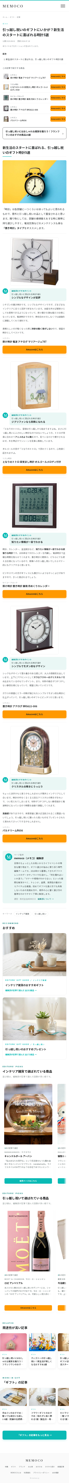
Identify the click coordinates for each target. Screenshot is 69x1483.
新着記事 (61, 1466)
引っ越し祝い (40, 913)
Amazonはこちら (58, 76)
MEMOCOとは (16, 1472)
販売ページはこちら (28, 1181)
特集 (6, 1466)
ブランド (22, 1466)
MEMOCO (13, 6)
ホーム (5, 17)
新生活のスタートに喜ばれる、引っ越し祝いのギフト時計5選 (34, 59)
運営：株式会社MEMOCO (25, 898)
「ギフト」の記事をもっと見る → (34, 1435)
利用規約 (27, 1472)
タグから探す (50, 1466)
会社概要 (55, 1472)
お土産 (30, 1466)
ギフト (12, 17)
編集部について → (46, 898)
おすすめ (39, 1466)
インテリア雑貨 (22, 913)
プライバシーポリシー (41, 1472)
